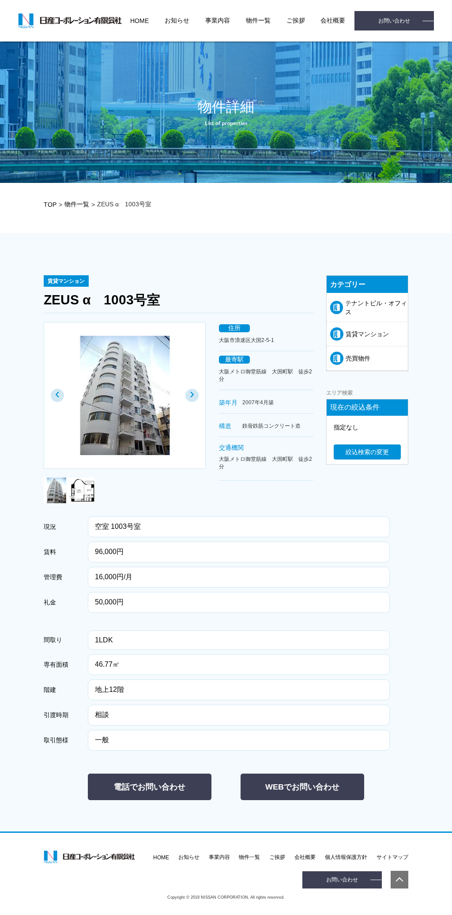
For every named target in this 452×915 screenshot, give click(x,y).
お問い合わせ (394, 21)
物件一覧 (258, 20)
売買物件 (358, 358)
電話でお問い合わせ (149, 786)
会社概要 (305, 857)
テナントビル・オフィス (376, 307)
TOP (50, 204)
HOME (139, 20)
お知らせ (177, 20)
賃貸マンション (367, 334)
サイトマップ (392, 857)
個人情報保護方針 (346, 857)
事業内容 (217, 20)
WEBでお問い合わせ (302, 786)
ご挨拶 (295, 20)
